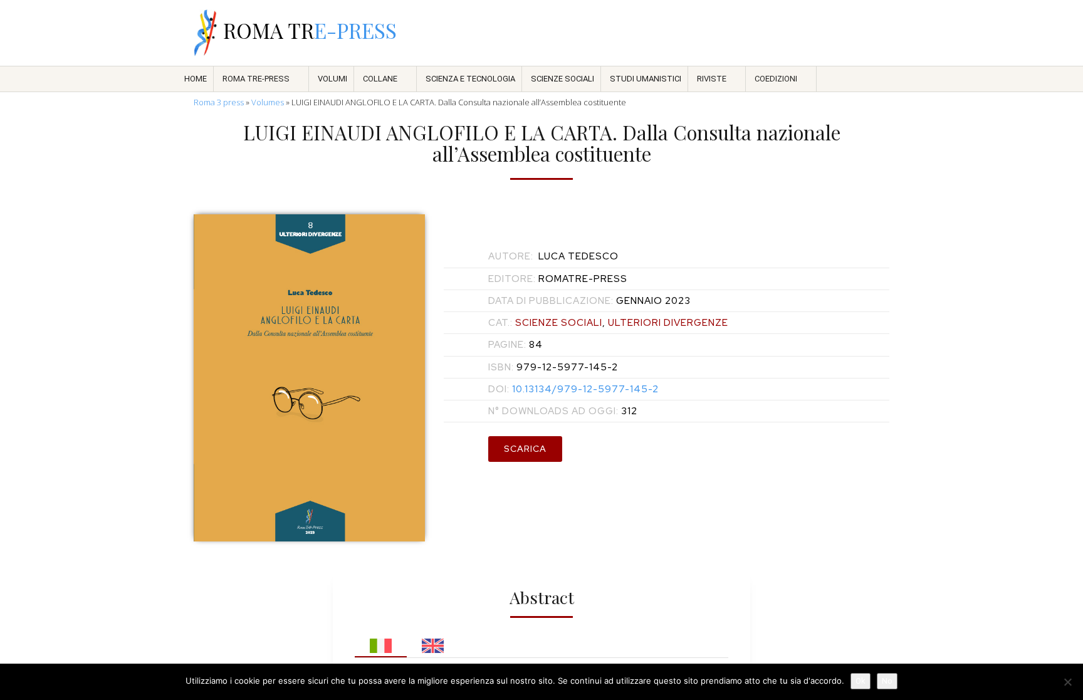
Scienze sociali (562, 78)
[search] (784, 33)
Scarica (525, 448)
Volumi (332, 78)
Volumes (267, 102)
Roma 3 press (219, 102)
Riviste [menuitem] (711, 78)
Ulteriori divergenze (668, 322)
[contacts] (752, 33)
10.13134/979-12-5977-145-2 (573, 389)
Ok (860, 681)
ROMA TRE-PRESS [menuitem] (256, 78)
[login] (882, 33)
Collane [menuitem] (380, 78)
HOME (195, 78)
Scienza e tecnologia (470, 78)
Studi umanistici (645, 78)
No (887, 681)
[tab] (381, 642)
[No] (1067, 682)
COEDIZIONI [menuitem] (776, 78)
